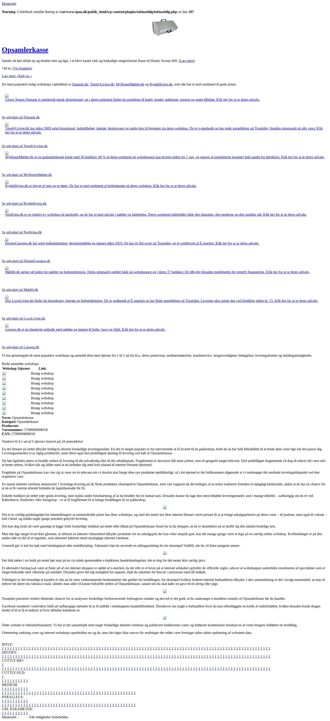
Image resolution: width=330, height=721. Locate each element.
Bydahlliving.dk (161, 84)
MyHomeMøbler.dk (130, 84)
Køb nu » (25, 76)
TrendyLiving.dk (102, 84)
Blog (22, 717)
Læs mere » (10, 76)
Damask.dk (80, 84)
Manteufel (9, 4)
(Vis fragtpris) (22, 68)
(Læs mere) (187, 61)
